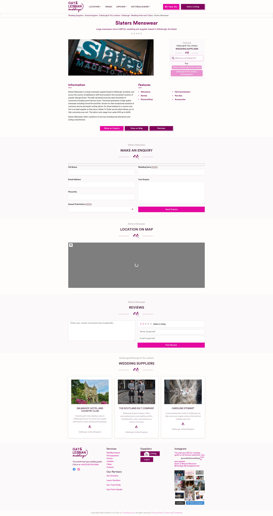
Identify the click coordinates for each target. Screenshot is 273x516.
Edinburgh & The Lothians (109, 15)
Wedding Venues (113, 453)
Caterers (110, 467)
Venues (108, 7)
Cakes (109, 464)
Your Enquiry (143, 179)
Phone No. (72, 192)
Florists (110, 458)
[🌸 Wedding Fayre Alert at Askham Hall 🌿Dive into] (189, 475)
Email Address (74, 179)
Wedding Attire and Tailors (142, 15)
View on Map (136, 128)
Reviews (161, 128)
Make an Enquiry (112, 128)
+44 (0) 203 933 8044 (90, 464)
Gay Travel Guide (114, 485)
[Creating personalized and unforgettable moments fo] (189, 485)
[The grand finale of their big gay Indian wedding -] (179, 496)
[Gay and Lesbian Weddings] (75, 6)
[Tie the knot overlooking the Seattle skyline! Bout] (200, 496)
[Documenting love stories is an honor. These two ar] (179, 475)
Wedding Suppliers (75, 15)
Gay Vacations (112, 476)
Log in (147, 460)
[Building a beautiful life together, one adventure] (200, 485)
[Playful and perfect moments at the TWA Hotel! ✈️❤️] (200, 475)
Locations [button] (94, 7)
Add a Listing (193, 7)
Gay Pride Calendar (114, 489)
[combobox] (187, 58)
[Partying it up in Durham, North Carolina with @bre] (189, 496)
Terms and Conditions (173, 513)
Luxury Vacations (113, 480)
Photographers (113, 456)
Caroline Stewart (183, 408)
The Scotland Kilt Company (136, 408)
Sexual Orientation (79, 204)
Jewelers (110, 461)
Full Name (72, 167)
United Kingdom (91, 15)
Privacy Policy (157, 513)
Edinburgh (171, 7)
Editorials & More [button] (140, 7)
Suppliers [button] (120, 7)
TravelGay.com (128, 513)
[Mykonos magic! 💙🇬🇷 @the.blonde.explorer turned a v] (179, 485)
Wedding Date (147, 167)
